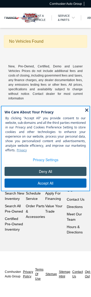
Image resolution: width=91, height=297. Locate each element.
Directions (75, 207)
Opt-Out (88, 274)
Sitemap (51, 274)
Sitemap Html (64, 274)
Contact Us (75, 199)
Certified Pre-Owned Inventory (14, 224)
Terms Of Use (39, 274)
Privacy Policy (28, 274)
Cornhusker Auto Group (13, 274)
